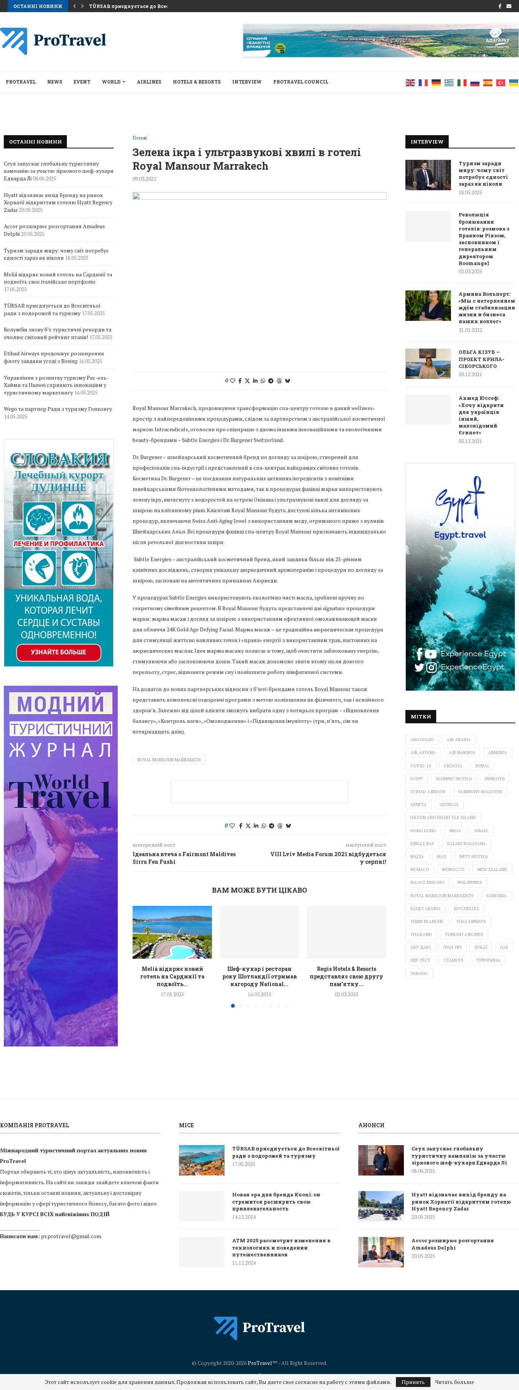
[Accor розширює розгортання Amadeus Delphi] (381, 1252)
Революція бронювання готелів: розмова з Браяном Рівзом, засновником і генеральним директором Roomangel (484, 238)
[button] (74, 6)
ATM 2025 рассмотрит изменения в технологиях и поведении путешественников (281, 1247)
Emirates (495, 778)
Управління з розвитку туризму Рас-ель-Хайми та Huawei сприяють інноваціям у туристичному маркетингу (56, 385)
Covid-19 (420, 765)
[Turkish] (501, 82)
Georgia (449, 804)
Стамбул (453, 960)
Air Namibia (462, 752)
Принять (413, 1381)
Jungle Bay (422, 843)
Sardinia (496, 895)
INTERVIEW (247, 82)
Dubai (482, 765)
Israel (481, 830)
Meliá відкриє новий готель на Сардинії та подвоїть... (172, 976)
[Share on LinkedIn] (255, 380)
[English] (411, 82)
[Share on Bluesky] (287, 380)
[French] (424, 82)
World (111, 82)
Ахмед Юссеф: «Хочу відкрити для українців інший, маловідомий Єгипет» (481, 415)
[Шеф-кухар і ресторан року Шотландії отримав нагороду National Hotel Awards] (259, 932)
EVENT (82, 82)
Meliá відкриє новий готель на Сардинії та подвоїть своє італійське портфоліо (58, 278)
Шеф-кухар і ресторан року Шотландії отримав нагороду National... (259, 976)
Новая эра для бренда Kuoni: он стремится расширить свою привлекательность (276, 1201)
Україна (419, 973)
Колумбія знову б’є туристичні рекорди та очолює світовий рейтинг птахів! (57, 333)
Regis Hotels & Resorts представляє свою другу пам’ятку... (346, 976)
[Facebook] (500, 6)
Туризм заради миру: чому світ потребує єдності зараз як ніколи (483, 174)
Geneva (418, 804)
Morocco (453, 869)
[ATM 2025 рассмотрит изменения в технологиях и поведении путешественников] (202, 1252)
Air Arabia (458, 739)
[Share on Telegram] (271, 380)
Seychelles (466, 908)
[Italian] (462, 82)
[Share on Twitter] (247, 380)
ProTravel (21, 82)
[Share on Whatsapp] (263, 380)
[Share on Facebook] (240, 380)
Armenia (497, 752)
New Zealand (493, 869)
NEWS (54, 82)
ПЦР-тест (420, 960)
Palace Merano (427, 882)
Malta (417, 856)
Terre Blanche (426, 921)
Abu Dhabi (422, 739)
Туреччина (488, 960)
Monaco (419, 869)
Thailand (421, 934)
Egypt (416, 778)
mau (441, 856)
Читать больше (454, 1382)
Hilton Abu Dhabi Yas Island (443, 817)
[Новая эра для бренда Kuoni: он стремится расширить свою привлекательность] (202, 1206)
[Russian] (475, 82)
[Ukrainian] (514, 82)
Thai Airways (471, 921)
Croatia (453, 765)
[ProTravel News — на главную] (259, 1328)
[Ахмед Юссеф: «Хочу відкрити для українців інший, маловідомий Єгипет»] (428, 409)
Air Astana (423, 752)
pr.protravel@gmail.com (71, 1236)
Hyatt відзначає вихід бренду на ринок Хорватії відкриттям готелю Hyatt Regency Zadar (58, 202)
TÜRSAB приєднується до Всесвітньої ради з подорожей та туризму (52, 309)
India (455, 830)
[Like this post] (232, 380)
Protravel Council (300, 82)
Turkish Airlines (464, 934)
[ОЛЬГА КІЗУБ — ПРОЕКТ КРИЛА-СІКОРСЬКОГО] (428, 364)
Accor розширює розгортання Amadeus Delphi (452, 1244)
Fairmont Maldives (480, 791)
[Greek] (449, 82)
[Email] (508, 6)
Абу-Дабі (420, 947)
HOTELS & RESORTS (197, 82)
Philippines (469, 882)
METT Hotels (473, 856)
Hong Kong (423, 830)
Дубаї (481, 947)
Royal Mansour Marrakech (169, 759)
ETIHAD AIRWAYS (427, 791)
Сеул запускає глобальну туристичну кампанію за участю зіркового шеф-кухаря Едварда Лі (59, 171)
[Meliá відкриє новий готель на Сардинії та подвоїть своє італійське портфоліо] (172, 932)
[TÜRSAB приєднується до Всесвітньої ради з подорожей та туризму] (202, 1160)
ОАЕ (504, 947)
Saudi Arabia (425, 908)
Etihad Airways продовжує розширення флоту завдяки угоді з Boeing (54, 357)
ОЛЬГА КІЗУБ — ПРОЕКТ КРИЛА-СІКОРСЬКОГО (482, 359)
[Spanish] (488, 82)
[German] (436, 82)
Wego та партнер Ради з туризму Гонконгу (58, 408)
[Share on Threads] (279, 380)
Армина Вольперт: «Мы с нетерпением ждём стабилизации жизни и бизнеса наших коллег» (487, 307)
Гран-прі (452, 947)
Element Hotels (454, 778)
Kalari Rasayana (466, 843)
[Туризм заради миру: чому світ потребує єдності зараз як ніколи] (428, 175)
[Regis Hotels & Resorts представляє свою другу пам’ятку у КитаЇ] (346, 932)
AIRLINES (149, 82)
